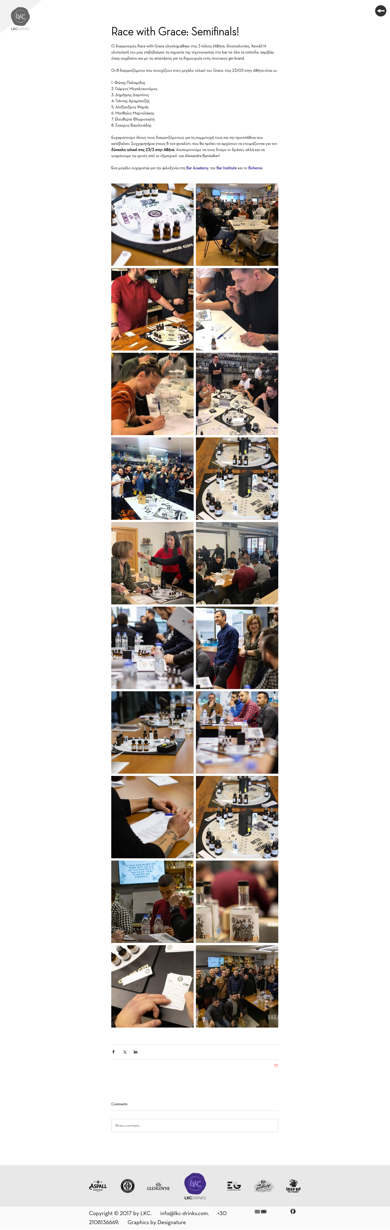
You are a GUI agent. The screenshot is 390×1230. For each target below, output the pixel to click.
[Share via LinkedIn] (135, 1052)
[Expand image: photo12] (152, 732)
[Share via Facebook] (113, 1052)
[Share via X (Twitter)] (124, 1052)
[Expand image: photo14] (237, 648)
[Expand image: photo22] (237, 563)
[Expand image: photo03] (152, 394)
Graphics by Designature (157, 1222)
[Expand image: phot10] (152, 817)
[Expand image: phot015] (237, 732)
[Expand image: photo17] (152, 224)
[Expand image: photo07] (237, 309)
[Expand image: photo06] (237, 394)
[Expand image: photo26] (152, 563)
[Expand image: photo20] (152, 648)
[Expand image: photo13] (237, 224)
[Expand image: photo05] (152, 309)
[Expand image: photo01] (237, 817)
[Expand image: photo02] (237, 902)
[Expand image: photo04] (152, 986)
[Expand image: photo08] (237, 478)
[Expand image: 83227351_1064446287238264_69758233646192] (152, 478)
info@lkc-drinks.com (184, 1213)
